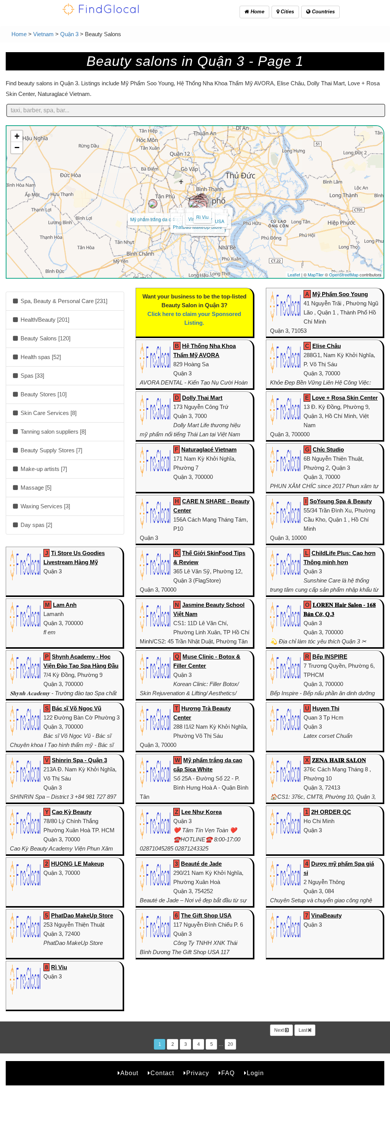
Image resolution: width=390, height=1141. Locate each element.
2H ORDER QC (331, 812)
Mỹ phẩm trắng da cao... (155, 219)
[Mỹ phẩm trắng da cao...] (152, 203)
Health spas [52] (40, 357)
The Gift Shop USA (206, 915)
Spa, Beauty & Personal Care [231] (63, 301)
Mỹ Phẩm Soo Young (340, 294)
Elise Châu (326, 346)
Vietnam (43, 34)
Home (256, 11)
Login (255, 1073)
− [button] (16, 147)
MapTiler (316, 274)
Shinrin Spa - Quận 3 (79, 760)
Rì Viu (202, 217)
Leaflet (294, 274)
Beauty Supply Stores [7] (50, 450)
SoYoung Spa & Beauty (341, 501)
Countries (322, 11)
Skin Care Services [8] (48, 413)
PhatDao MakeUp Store (82, 915)
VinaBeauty (326, 915)
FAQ (228, 1073)
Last (303, 1030)
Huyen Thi (325, 708)
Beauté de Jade (201, 863)
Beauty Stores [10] (43, 394)
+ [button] (16, 136)
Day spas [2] (35, 525)
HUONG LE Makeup (77, 863)
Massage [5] (35, 487)
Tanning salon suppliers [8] (52, 431)
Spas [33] (31, 375)
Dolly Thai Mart (202, 397)
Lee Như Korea (201, 812)
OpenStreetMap (343, 274)
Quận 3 (69, 34)
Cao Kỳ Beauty (71, 812)
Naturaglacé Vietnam (209, 449)
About (129, 1073)
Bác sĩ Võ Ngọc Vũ (76, 708)
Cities (286, 11)
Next (279, 1030)
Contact (162, 1073)
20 (230, 1044)
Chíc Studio (328, 449)
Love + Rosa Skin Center (345, 397)
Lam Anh (65, 605)
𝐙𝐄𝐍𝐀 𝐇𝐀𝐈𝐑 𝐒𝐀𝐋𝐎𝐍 (339, 760)
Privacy (197, 1073)
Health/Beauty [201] (44, 319)
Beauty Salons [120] (44, 338)
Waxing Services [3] (44, 506)
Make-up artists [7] (43, 469)
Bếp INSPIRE (329, 656)
